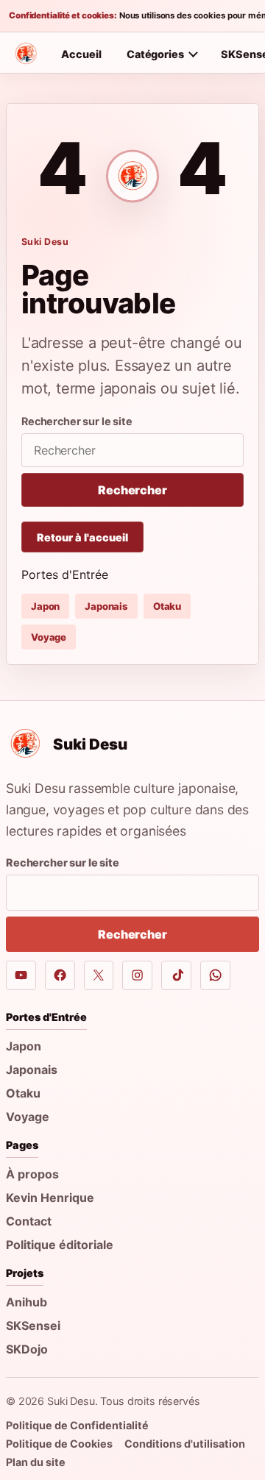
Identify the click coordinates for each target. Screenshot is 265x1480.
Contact (29, 1221)
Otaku (167, 606)
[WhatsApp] (215, 976)
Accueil (81, 54)
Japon (45, 606)
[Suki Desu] (26, 54)
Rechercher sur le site (76, 421)
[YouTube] (21, 976)
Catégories (155, 54)
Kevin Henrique (50, 1197)
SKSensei (33, 1325)
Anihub (26, 1302)
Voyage (48, 637)
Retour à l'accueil (82, 537)
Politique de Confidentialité (77, 1425)
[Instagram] (137, 976)
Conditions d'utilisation (184, 1443)
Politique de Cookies (59, 1443)
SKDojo (27, 1349)
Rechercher (132, 490)
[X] (99, 976)
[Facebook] (60, 976)
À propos (32, 1174)
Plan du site (36, 1462)
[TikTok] (176, 976)
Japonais (106, 606)
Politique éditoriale (59, 1244)
